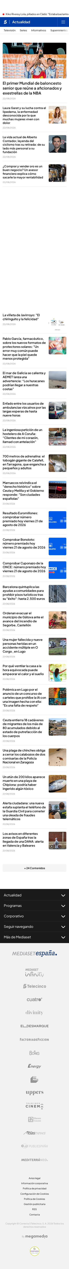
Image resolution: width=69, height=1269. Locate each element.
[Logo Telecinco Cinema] (34, 1106)
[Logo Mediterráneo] (34, 1159)
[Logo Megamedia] (36, 1236)
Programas (13, 905)
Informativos (38, 30)
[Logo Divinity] (34, 1013)
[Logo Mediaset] (35, 956)
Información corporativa (34, 1183)
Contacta (34, 1214)
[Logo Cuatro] (34, 999)
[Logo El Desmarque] (34, 1026)
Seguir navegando (18, 926)
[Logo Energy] (34, 1066)
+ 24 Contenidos (34, 868)
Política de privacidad (34, 1188)
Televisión (10, 30)
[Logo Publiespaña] (34, 1146)
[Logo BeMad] (34, 1079)
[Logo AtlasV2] (34, 1133)
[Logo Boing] (34, 1053)
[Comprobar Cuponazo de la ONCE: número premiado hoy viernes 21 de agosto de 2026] (57, 570)
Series (23, 30)
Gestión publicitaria (34, 1204)
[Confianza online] (34, 1255)
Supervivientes (59, 30)
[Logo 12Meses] (34, 1119)
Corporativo (14, 916)
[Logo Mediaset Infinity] (34, 973)
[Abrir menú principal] (63, 22)
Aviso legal (34, 1178)
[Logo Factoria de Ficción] (34, 1039)
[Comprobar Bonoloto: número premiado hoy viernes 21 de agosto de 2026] (57, 546)
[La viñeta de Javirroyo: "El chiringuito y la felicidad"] (57, 322)
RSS (34, 1209)
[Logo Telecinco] (34, 986)
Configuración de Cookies (34, 1193)
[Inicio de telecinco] (5, 22)
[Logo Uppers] (34, 1093)
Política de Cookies (34, 1199)
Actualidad (21, 22)
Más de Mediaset (17, 937)
